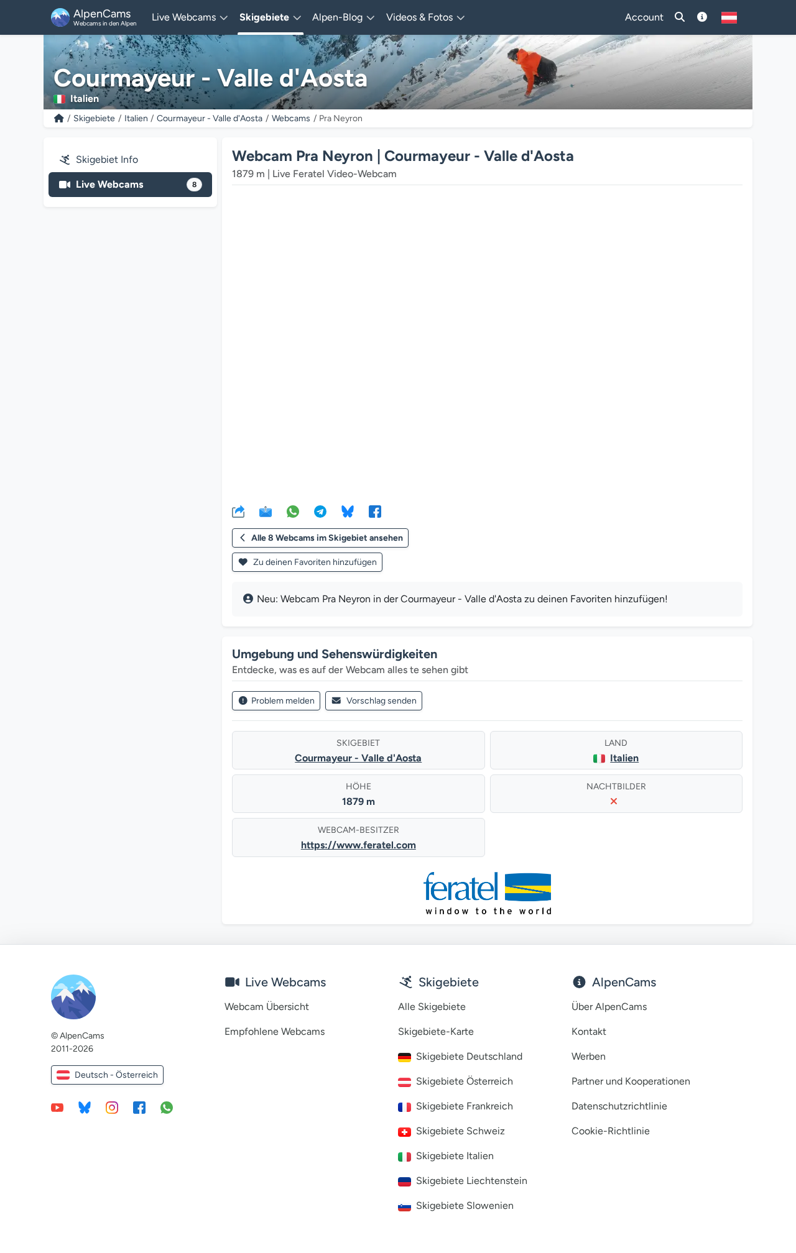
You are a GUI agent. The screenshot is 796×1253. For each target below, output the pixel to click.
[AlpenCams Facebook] (139, 1106)
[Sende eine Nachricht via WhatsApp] (166, 1106)
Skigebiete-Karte (436, 1031)
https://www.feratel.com (358, 845)
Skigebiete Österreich (464, 1081)
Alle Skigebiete (432, 1006)
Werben (589, 1056)
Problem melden (283, 700)
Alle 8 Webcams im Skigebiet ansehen (327, 538)
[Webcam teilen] (238, 510)
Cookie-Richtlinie (611, 1131)
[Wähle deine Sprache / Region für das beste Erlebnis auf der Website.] (729, 17)
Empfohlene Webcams (274, 1031)
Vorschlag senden (381, 700)
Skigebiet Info (107, 159)
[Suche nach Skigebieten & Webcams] (680, 17)
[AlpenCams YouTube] (57, 1106)
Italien (136, 118)
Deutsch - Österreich (116, 1075)
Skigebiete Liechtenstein (471, 1180)
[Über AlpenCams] (702, 17)
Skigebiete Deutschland (469, 1056)
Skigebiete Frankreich (464, 1106)
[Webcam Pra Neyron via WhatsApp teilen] (293, 510)
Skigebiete (94, 118)
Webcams (291, 118)
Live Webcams (136, 184)
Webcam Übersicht (266, 1006)
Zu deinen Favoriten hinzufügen (314, 562)
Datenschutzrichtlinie (619, 1106)
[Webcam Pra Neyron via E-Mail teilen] (265, 510)
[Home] (59, 118)
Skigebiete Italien (455, 1156)
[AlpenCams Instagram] (112, 1106)
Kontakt (589, 1031)
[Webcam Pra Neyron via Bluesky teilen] (347, 510)
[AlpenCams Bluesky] (84, 1106)
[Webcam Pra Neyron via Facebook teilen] (375, 510)
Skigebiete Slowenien (465, 1205)
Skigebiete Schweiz (460, 1131)
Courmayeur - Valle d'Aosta (209, 118)
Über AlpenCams (609, 1006)
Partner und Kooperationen (631, 1081)
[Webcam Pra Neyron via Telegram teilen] (320, 510)
